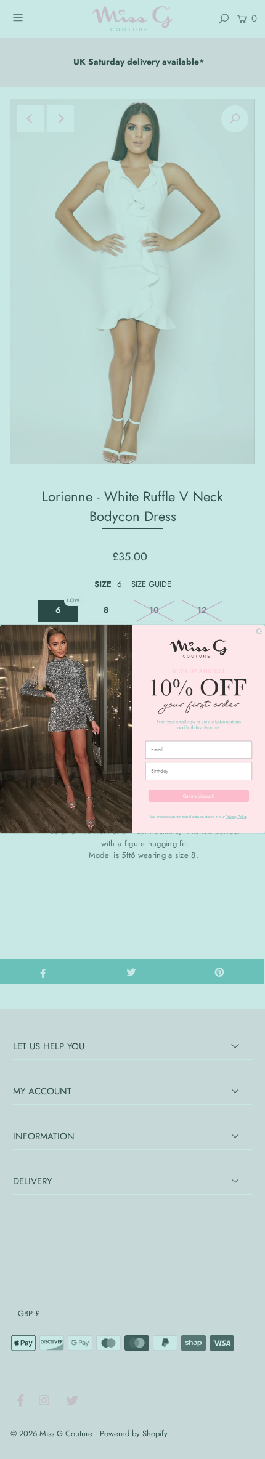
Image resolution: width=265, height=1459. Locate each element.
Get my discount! (198, 796)
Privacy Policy (236, 817)
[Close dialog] (259, 631)
